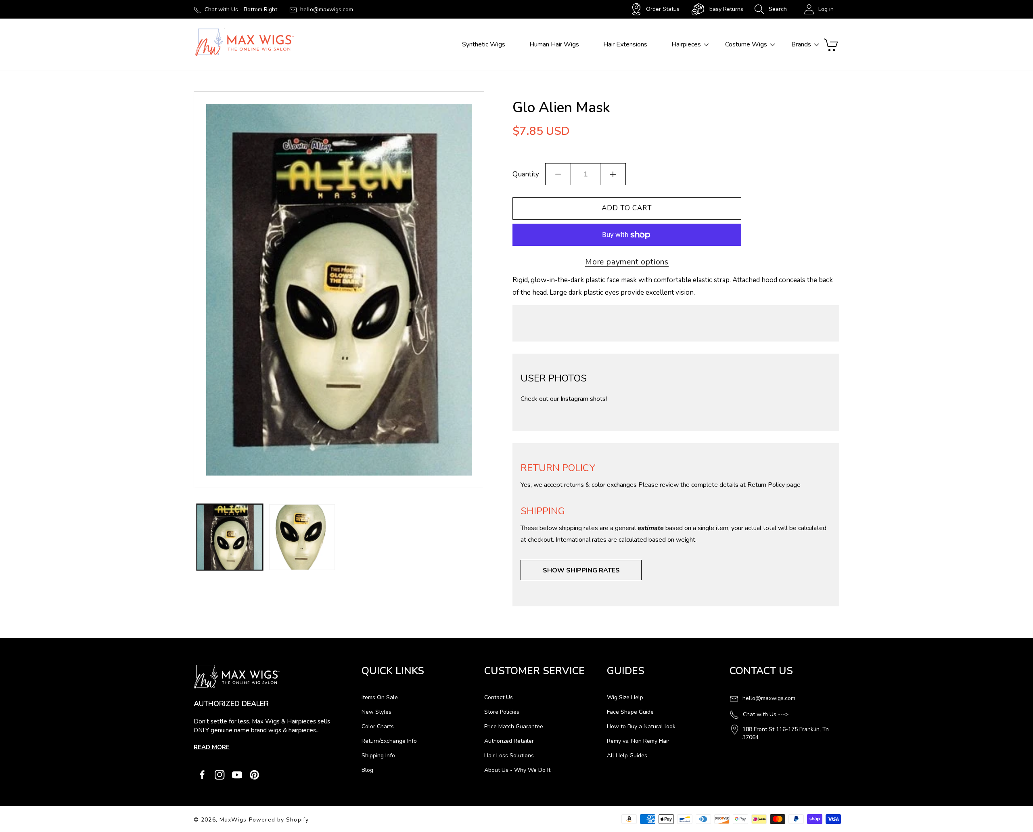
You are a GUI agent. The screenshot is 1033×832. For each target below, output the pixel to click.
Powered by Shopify (279, 820)
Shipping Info (378, 755)
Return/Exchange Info (389, 741)
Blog (367, 770)
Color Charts (378, 726)
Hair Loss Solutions (509, 755)
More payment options (627, 262)
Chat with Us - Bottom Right (241, 9)
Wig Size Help (625, 697)
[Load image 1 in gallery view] (230, 537)
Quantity (525, 174)
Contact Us (498, 697)
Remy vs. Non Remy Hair (638, 741)
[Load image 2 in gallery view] (302, 537)
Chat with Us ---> (765, 714)
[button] (770, 9)
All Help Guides (627, 755)
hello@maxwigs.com (326, 9)
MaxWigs (233, 820)
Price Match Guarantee (513, 726)
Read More (212, 747)
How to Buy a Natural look (641, 726)
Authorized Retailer (509, 741)
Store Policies (501, 712)
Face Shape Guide (630, 712)
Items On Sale (380, 697)
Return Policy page (774, 484)
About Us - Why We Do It (517, 770)
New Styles (376, 712)
